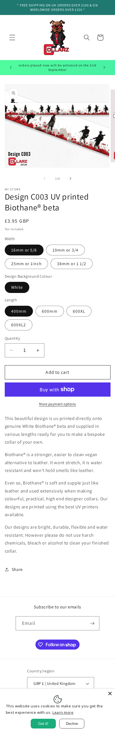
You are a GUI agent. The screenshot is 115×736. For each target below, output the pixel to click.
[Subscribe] (92, 623)
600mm (50, 311)
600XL (79, 311)
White (17, 287)
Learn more (63, 712)
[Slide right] (70, 178)
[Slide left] (45, 178)
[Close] (110, 693)
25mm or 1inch (26, 263)
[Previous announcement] (11, 67)
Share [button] (17, 569)
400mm (19, 311)
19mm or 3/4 (65, 250)
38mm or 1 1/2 (71, 263)
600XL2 (18, 324)
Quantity (12, 338)
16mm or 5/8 (24, 250)
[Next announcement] (104, 67)
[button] (12, 37)
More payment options (57, 404)
